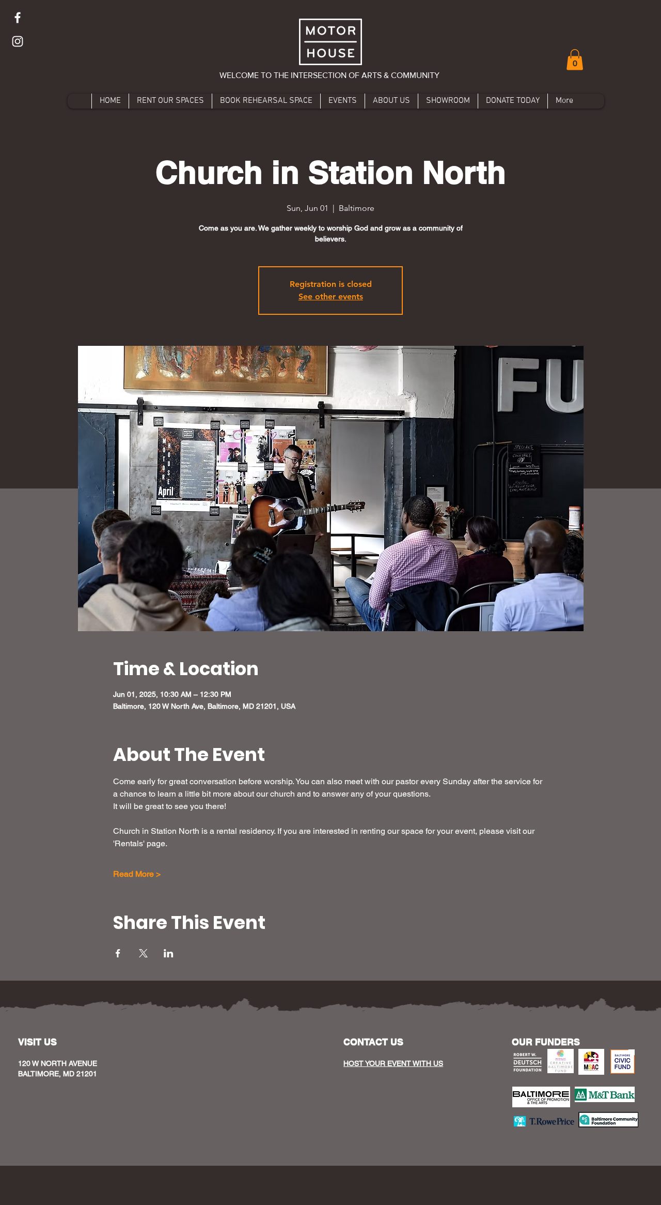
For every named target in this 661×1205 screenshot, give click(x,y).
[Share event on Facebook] (118, 953)
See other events (330, 296)
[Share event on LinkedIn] (169, 953)
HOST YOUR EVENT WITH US (393, 1063)
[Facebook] (17, 17)
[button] (575, 59)
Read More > (137, 874)
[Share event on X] (143, 953)
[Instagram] (17, 41)
